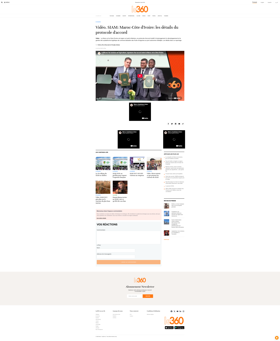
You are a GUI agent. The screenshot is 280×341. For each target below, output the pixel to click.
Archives (114, 317)
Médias (143, 15)
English (262, 2)
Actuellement (98, 15)
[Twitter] (174, 311)
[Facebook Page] (171, 311)
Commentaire (101, 230)
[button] (277, 338)
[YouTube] (177, 311)
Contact (131, 316)
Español (269, 2)
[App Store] (169, 327)
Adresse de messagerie (104, 254)
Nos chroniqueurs (99, 329)
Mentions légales (150, 314)
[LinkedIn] (180, 311)
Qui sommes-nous (116, 314)
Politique (112, 15)
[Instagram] (183, 311)
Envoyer (148, 296)
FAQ (130, 314)
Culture (138, 15)
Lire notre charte (101, 218)
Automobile (98, 324)
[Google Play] (179, 327)
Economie (118, 15)
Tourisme (166, 15)
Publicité (114, 316)
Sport (149, 15)
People (154, 15)
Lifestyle (160, 15)
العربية (276, 2)
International (131, 15)
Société (124, 15)
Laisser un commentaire (128, 262)
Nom (98, 248)
